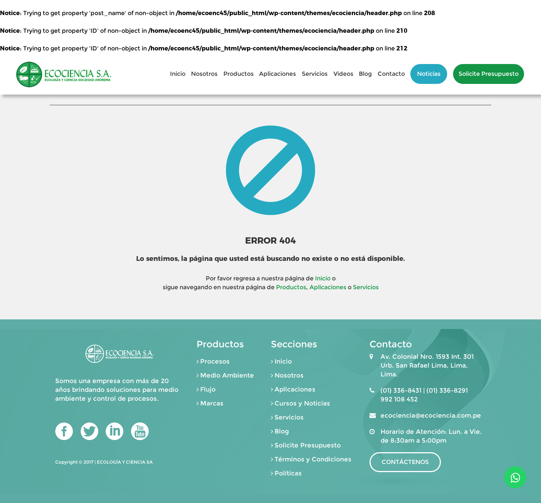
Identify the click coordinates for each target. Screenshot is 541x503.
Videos (343, 73)
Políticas (288, 473)
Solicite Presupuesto (489, 73)
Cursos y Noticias (302, 403)
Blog (365, 73)
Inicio (177, 73)
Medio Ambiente (227, 375)
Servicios (315, 73)
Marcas (211, 403)
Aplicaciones (277, 73)
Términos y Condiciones (313, 459)
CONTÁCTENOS (405, 461)
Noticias (429, 73)
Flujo (208, 389)
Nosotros (204, 73)
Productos (238, 73)
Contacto (391, 73)
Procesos (215, 361)
